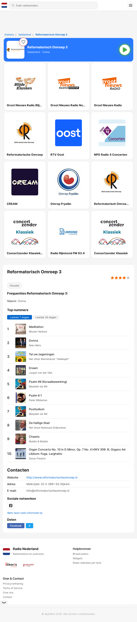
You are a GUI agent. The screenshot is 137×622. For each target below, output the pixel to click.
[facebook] (10, 505)
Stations (9, 34)
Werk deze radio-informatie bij (24, 512)
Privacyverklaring (13, 583)
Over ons (8, 592)
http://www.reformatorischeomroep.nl (51, 477)
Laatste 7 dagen (19, 317)
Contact (7, 596)
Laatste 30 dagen (45, 317)
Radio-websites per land (87, 562)
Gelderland (24, 34)
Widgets (77, 558)
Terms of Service (12, 588)
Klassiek (14, 285)
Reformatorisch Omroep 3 (51, 34)
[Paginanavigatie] (130, 5)
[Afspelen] (124, 49)
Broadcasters (80, 553)
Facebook (16, 525)
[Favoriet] (23, 42)
